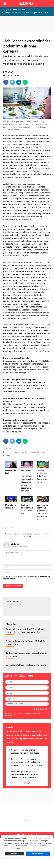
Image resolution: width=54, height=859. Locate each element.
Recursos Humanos (11, 452)
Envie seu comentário (13, 586)
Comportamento (37, 452)
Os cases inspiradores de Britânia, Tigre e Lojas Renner (42, 476)
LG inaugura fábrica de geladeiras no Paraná (26, 665)
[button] (5, 3)
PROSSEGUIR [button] (38, 853)
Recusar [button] (14, 853)
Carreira (6, 456)
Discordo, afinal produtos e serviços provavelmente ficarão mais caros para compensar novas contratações (26, 762)
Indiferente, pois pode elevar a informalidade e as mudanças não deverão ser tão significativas (25, 774)
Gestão (25, 452)
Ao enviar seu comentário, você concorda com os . (26, 578)
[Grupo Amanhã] (26, 3)
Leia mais (27, 819)
